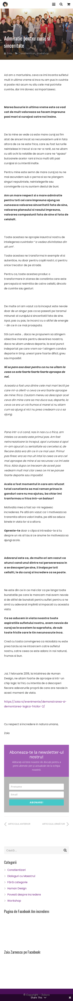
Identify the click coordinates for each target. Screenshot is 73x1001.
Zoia (9, 53)
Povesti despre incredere (24, 895)
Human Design (16, 888)
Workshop (42, 53)
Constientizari (27, 53)
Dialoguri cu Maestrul (21, 876)
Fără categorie (17, 882)
